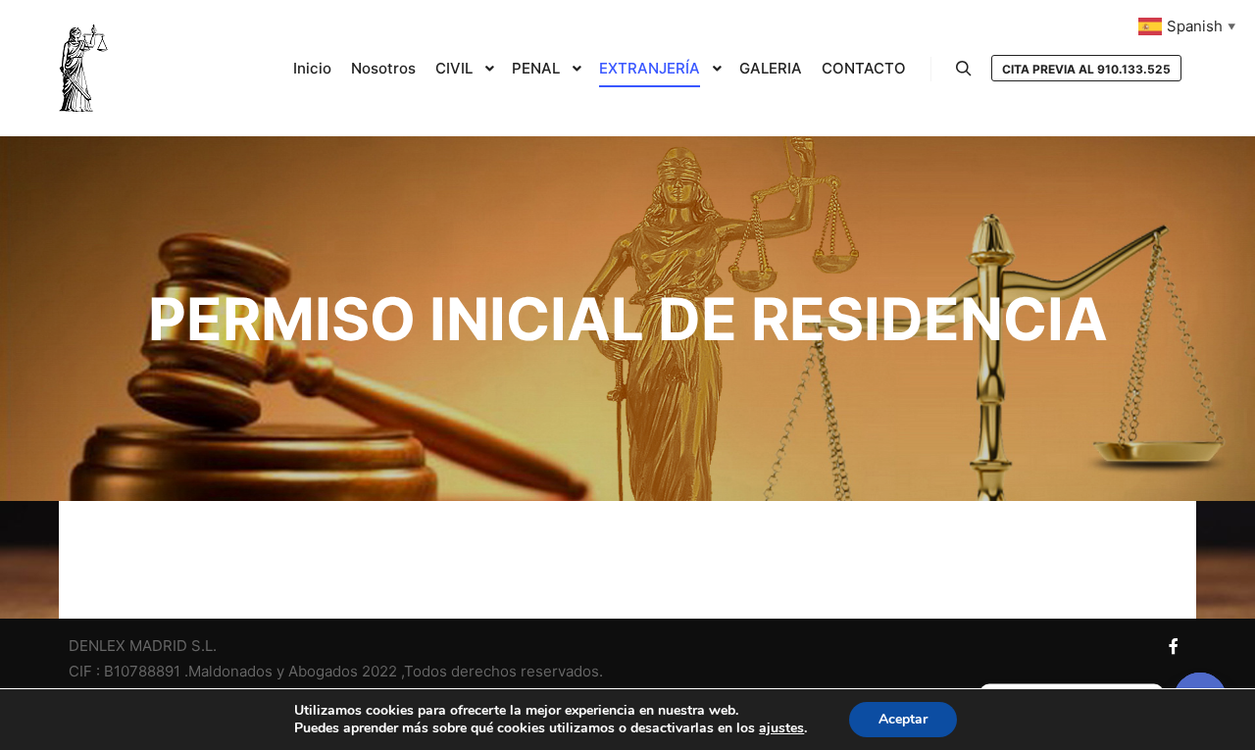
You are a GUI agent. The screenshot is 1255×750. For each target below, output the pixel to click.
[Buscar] (963, 68)
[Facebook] (1173, 646)
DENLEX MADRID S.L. (143, 645)
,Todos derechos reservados (500, 671)
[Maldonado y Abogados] (83, 68)
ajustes (781, 728)
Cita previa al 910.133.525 (1086, 69)
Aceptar (903, 719)
